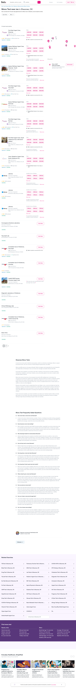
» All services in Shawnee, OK (34, 616)
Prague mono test (5, 633)
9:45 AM (29, 161)
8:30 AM (29, 32)
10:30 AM (35, 35)
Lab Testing (6, 6)
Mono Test (11, 6)
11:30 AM (35, 142)
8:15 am (29, 175)
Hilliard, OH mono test (44, 632)
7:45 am (29, 208)
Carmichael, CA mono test (63, 632)
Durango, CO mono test (63, 630)
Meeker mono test (5, 632)
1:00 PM (29, 68)
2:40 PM (29, 51)
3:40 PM (41, 51)
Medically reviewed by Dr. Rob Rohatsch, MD (29, 532)
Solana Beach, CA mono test (46, 633)
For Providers (60, 2)
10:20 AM (35, 103)
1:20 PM (35, 68)
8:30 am (35, 175)
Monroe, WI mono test (62, 633)
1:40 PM (29, 48)
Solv (2, 6)
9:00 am (29, 178)
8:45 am (41, 175)
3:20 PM (35, 51)
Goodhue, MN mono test (45, 637)
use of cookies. (53, 684)
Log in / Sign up (70, 2)
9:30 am (41, 178)
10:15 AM (41, 161)
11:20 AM (35, 106)
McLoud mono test (23, 630)
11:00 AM (41, 35)
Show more (42, 60)
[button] (75, 46)
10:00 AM (29, 35)
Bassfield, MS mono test (63, 635)
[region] (61, 42)
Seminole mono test (24, 633)
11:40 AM (41, 106)
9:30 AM (41, 32)
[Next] (74, 656)
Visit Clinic (40, 223)
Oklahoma (15, 6)
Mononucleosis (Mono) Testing (24, 6)
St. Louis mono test (6, 635)
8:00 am (35, 208)
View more (28, 37)
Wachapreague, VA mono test (46, 635)
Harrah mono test (5, 630)
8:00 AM (29, 87)
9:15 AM (35, 158)
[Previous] (71, 656)
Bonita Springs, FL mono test (46, 630)
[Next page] (8, 346)
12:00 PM (41, 142)
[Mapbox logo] (50, 59)
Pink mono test (23, 632)
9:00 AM (35, 32)
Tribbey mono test (23, 635)
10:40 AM (41, 103)
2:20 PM (41, 48)
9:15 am (35, 178)
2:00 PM (35, 48)
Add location (69, 64)
